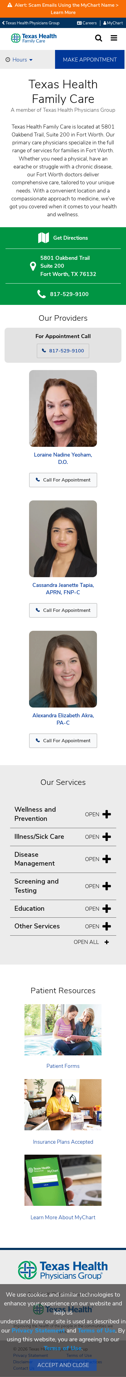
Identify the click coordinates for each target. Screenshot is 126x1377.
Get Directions (70, 238)
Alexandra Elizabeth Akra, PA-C (63, 719)
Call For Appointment (67, 480)
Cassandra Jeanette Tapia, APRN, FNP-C (63, 589)
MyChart (114, 23)
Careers (89, 23)
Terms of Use (96, 1330)
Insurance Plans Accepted (63, 1142)
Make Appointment (90, 59)
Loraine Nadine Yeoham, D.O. (63, 458)
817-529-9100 (69, 294)
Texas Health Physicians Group (32, 23)
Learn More (63, 12)
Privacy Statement (38, 1330)
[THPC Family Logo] (33, 38)
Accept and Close (63, 1365)
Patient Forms (63, 1066)
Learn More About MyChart (63, 1217)
